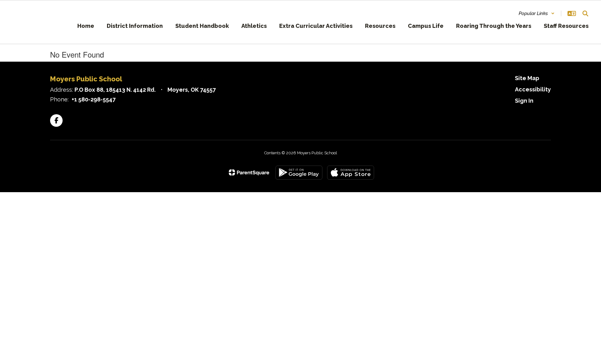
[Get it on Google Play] (298, 173)
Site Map (527, 78)
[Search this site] (585, 13)
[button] (537, 13)
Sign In (524, 100)
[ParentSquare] (249, 172)
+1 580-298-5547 (94, 99)
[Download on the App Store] (350, 173)
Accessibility (533, 89)
